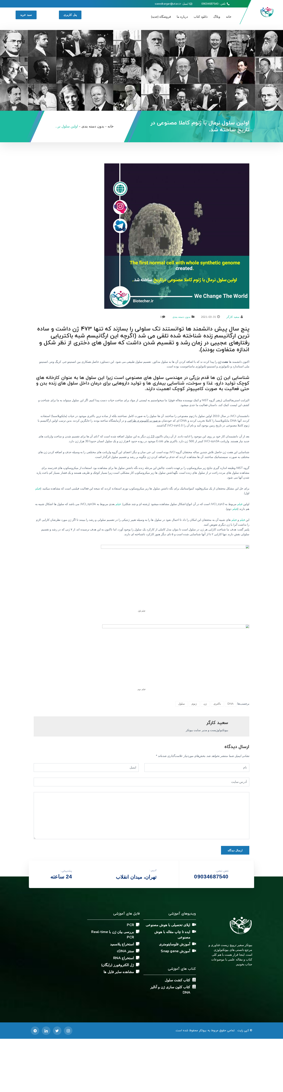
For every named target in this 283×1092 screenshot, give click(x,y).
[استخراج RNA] (138, 958)
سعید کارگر (232, 317)
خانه (228, 17)
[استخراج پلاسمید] (138, 944)
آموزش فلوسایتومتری (174, 944)
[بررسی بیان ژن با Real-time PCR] (138, 931)
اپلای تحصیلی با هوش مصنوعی (168, 925)
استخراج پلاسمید (122, 944)
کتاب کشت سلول (177, 980)
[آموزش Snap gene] (194, 951)
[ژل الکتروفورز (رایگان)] (138, 964)
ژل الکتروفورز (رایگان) (117, 965)
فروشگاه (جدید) (161, 17)
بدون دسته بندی (181, 317)
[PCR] (138, 924)
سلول (181, 704)
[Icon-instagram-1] (68, 1030)
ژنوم (194, 704)
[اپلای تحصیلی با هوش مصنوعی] (194, 924)
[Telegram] (35, 1030)
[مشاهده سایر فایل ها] (138, 971)
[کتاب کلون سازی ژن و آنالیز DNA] (194, 987)
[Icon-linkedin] (46, 1030)
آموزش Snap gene (175, 951)
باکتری (217, 704)
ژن (205, 704)
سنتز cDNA (125, 951)
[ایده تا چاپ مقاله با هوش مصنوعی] (194, 931)
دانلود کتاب (201, 17)
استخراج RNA (123, 958)
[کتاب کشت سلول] (194, 980)
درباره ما (182, 17)
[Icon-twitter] (57, 1030)
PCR (130, 925)
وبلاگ (216, 17)
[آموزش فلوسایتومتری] (194, 944)
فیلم (37, 488)
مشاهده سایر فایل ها (119, 972)
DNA (231, 704)
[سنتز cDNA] (138, 951)
